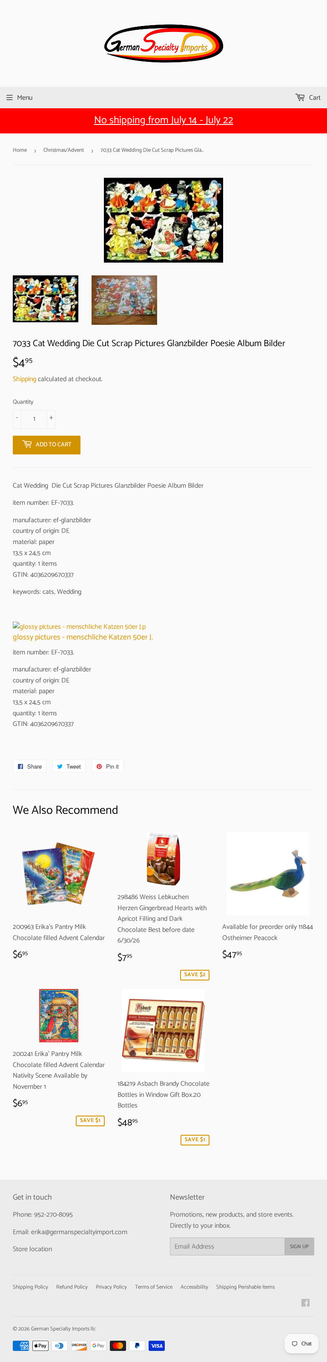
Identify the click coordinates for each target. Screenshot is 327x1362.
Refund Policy (72, 1287)
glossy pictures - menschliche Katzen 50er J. (83, 637)
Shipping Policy (30, 1287)
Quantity (23, 402)
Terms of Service (153, 1287)
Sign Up (299, 1247)
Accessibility (194, 1287)
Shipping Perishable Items (245, 1287)
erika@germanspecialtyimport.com (79, 1232)
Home (20, 150)
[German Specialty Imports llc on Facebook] (305, 1304)
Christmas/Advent (63, 150)
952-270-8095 (53, 1214)
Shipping (24, 379)
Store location (32, 1249)
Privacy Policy (111, 1287)
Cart (314, 98)
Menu (24, 98)
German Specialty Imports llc (63, 1328)
